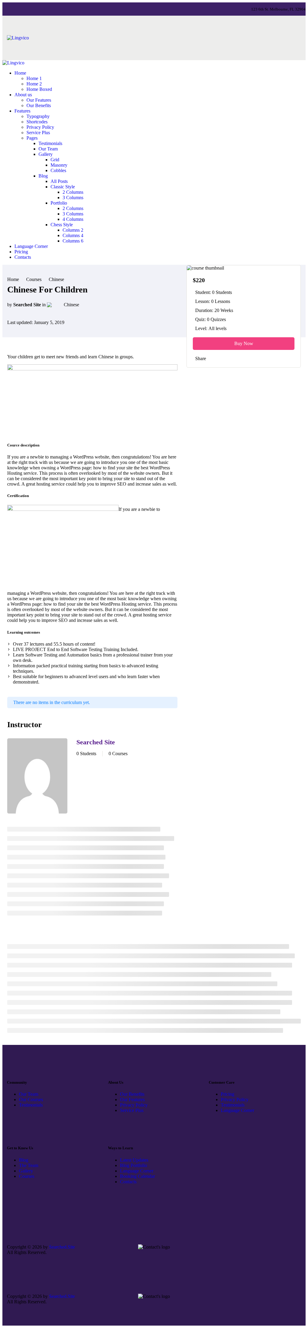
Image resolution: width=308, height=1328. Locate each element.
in (44, 304)
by (9, 304)
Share (200, 358)
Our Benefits (132, 1094)
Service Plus (131, 1110)
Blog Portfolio (133, 1165)
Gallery (26, 1170)
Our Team (28, 1094)
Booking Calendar (137, 1176)
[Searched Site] (37, 776)
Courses (26, 1176)
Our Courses (31, 1099)
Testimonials (31, 1104)
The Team (28, 1165)
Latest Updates (134, 1160)
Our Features (132, 1099)
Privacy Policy (134, 1104)
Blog (23, 1160)
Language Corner (237, 1110)
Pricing (227, 1094)
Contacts (128, 1181)
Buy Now (243, 343)
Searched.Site (62, 1246)
